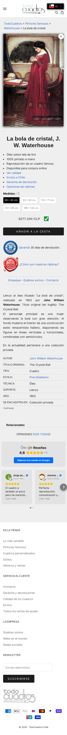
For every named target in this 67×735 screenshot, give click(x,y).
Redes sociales (12, 644)
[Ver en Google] (8, 477)
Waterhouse (12, 28)
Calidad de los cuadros (18, 599)
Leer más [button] (10, 498)
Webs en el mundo (15, 638)
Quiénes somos (33, 280)
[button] (3, 487)
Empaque (14, 280)
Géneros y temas (14, 565)
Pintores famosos (36, 23)
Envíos (7, 605)
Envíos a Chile (16, 177)
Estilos (7, 559)
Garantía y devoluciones (19, 592)
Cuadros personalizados (19, 553)
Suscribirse (19, 678)
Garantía (24, 247)
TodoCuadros (13, 23)
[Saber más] (18, 193)
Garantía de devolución (22, 182)
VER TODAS (41, 434)
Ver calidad (14, 173)
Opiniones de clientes (21, 186)
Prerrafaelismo (39, 377)
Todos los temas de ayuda (20, 611)
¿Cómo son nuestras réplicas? (39, 264)
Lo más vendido (13, 541)
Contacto (52, 280)
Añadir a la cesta (33, 231)
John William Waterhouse (46, 358)
